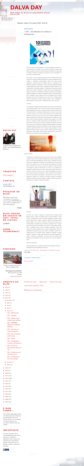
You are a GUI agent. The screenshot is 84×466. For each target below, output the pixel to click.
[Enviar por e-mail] (24, 252)
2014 (6, 383)
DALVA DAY (26, 7)
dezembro (9, 300)
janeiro (9, 364)
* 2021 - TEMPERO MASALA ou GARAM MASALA (13, 325)
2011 (6, 391)
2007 (6, 402)
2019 (6, 370)
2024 (6, 290)
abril (8, 308)
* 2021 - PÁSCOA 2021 (12, 313)
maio (8, 305)
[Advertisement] (32, 19)
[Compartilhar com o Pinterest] (29, 252)
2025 (6, 287)
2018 (6, 373)
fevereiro (9, 362)
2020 (6, 368)
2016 (6, 378)
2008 (6, 399)
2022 (6, 295)
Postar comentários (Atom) (36, 285)
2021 (6, 298)
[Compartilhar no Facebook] (28, 252)
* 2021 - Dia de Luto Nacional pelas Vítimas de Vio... (13, 347)
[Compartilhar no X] (27, 252)
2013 (6, 386)
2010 (6, 394)
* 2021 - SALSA (10, 338)
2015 (6, 381)
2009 (6, 397)
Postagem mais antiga (56, 282)
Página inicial (43, 282)
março (8, 311)
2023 (6, 293)
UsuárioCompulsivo (18, 276)
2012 (6, 389)
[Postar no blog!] (26, 252)
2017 (6, 376)
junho (8, 303)
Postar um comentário (28, 261)
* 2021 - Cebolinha (11, 315)
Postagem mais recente (30, 282)
